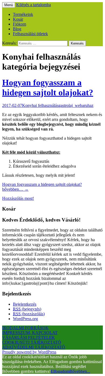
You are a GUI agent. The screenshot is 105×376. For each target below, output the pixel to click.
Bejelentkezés (24, 304)
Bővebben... (79, 371)
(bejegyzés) (27, 309)
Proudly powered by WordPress (29, 352)
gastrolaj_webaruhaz (75, 105)
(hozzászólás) (29, 314)
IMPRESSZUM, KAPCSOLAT (30, 332)
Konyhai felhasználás (40, 105)
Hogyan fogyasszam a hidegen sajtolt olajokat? (47, 87)
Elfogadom (60, 371)
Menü (8, 5)
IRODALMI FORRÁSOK (25, 328)
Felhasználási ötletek (30, 33)
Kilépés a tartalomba (33, 4)
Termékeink (23, 14)
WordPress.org (25, 318)
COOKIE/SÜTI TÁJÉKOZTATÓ (31, 342)
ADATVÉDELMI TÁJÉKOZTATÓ (33, 347)
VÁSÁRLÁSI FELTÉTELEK (28, 337)
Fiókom (19, 24)
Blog (17, 29)
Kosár (18, 19)
